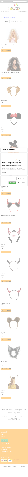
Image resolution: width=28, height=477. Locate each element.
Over (17, 154)
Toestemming (5, 154)
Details (12, 154)
